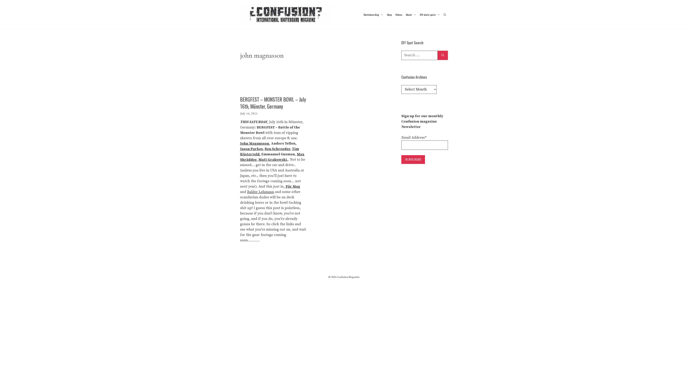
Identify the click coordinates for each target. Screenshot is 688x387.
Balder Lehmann (260, 192)
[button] (445, 14)
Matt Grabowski (272, 159)
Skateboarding (371, 14)
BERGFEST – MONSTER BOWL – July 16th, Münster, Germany (273, 103)
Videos (398, 14)
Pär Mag (293, 186)
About (409, 14)
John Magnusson (254, 143)
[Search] (443, 55)
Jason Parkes (251, 149)
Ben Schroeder (277, 149)
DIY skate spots (428, 14)
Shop (389, 14)
